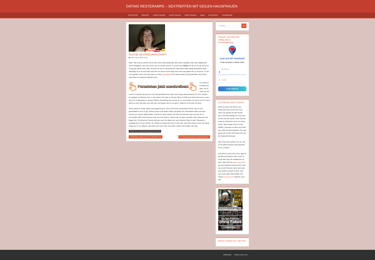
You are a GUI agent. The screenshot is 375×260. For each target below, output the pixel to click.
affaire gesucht (134, 131)
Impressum (227, 255)
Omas (202, 15)
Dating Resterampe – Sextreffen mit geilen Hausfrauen (182, 6)
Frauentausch (229, 177)
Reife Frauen (190, 15)
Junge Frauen (159, 15)
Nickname (225, 69)
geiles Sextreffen (239, 162)
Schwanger (227, 15)
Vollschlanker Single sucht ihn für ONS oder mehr (146, 137)
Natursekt (213, 15)
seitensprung (156, 131)
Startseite (133, 15)
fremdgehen (146, 131)
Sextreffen (166, 74)
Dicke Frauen (175, 15)
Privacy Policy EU (240, 255)
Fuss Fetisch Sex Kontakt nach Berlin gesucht (193, 137)
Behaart (145, 15)
